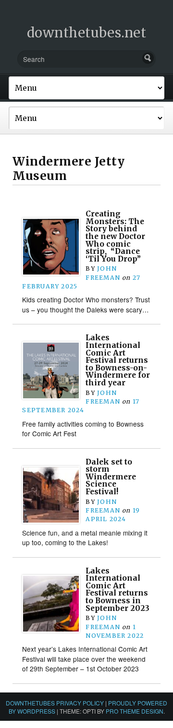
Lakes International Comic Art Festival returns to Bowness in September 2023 (117, 589)
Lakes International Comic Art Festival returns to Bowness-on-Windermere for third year (118, 360)
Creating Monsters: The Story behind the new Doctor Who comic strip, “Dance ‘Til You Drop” (115, 236)
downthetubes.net (87, 32)
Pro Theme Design (134, 711)
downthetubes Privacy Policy (55, 703)
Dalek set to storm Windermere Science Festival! (111, 477)
